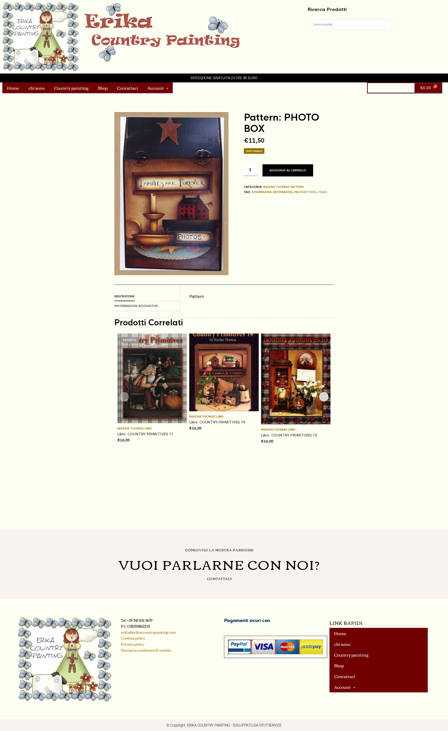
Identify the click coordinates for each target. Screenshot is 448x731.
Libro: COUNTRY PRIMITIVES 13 (289, 435)
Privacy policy (132, 643)
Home (13, 88)
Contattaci (127, 88)
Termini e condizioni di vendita (146, 650)
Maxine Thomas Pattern (283, 187)
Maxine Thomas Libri (134, 428)
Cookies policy (133, 637)
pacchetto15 (305, 192)
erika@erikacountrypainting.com (148, 632)
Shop (103, 88)
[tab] (147, 297)
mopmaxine (283, 192)
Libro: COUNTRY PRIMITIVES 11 (145, 434)
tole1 (322, 192)
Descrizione (124, 296)
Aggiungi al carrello (288, 170)
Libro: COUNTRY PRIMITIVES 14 (217, 422)
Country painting (71, 88)
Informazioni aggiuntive (136, 306)
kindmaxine (262, 192)
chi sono (36, 88)
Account (155, 88)
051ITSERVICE (270, 725)
